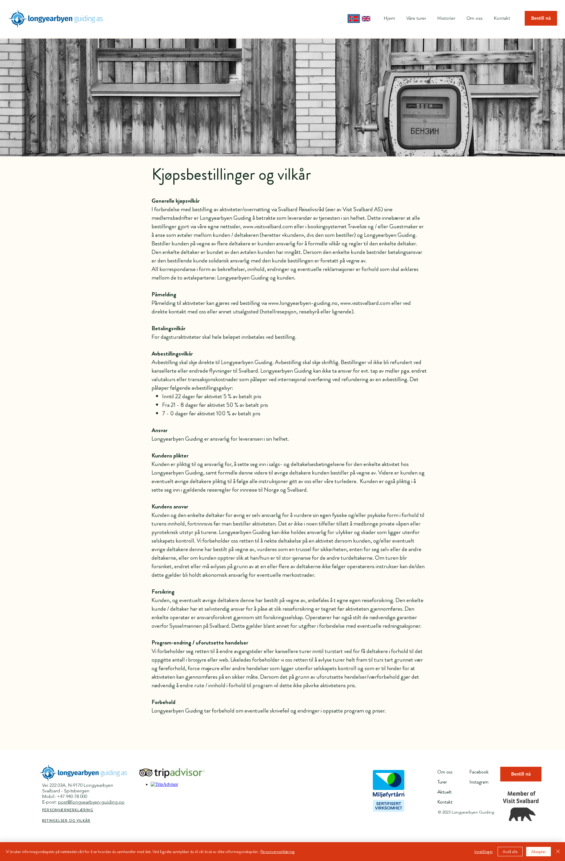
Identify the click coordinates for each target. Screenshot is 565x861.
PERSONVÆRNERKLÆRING (67, 810)
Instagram (478, 781)
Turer (442, 781)
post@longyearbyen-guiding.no (91, 802)
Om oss (445, 771)
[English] (366, 18)
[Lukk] (557, 851)
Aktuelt (444, 791)
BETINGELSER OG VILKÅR (66, 820)
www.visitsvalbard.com (268, 226)
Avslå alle (510, 852)
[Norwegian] (354, 18)
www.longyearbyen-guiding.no (303, 303)
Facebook (478, 771)
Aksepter (538, 852)
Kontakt (445, 801)
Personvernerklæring (277, 852)
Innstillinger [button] (483, 852)
